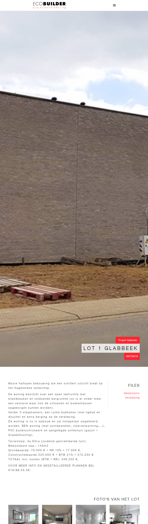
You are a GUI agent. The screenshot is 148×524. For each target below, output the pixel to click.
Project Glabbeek (127, 340)
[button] (114, 5)
